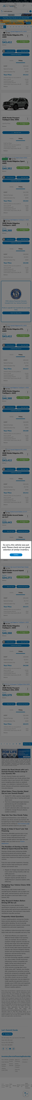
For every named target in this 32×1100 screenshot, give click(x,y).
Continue (16, 555)
